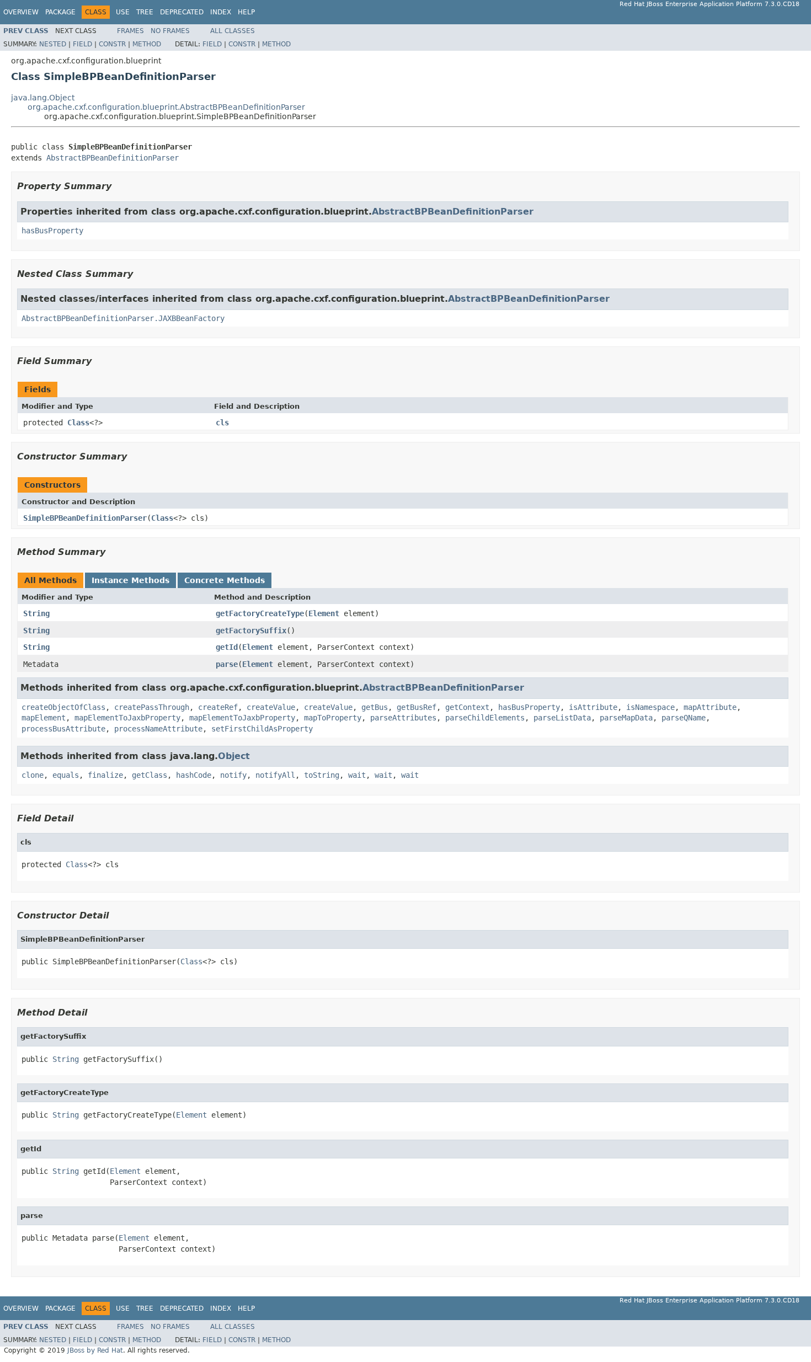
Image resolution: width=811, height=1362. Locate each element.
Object (234, 756)
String (36, 613)
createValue (271, 707)
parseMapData (626, 717)
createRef (218, 707)
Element (323, 613)
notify (233, 775)
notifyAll (275, 775)
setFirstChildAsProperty (262, 728)
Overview (21, 12)
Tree (144, 12)
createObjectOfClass (63, 707)
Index (220, 12)
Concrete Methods (224, 580)
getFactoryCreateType (260, 613)
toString (321, 775)
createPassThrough (151, 707)
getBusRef (416, 707)
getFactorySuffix (251, 630)
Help (246, 12)
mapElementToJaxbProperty (127, 717)
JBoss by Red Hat (95, 1350)
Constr (112, 44)
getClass (149, 775)
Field (82, 44)
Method (146, 44)
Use (123, 12)
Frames (130, 31)
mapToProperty (332, 717)
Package (60, 12)
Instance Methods (130, 580)
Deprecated (182, 12)
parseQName (683, 717)
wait (357, 775)
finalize (105, 775)
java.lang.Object (42, 97)
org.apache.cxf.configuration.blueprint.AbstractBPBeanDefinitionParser (166, 107)
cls (222, 422)
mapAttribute (710, 707)
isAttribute (593, 707)
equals (65, 775)
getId (227, 647)
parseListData (562, 717)
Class (78, 422)
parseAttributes (403, 717)
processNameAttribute (158, 728)
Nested (52, 44)
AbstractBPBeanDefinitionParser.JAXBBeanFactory (123, 318)
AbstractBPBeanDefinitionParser (112, 157)
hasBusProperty (52, 230)
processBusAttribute (63, 728)
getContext (467, 707)
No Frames (170, 31)
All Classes (232, 31)
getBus (374, 707)
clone (33, 775)
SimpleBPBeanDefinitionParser (85, 518)
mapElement (44, 717)
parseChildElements (485, 717)
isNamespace (650, 707)
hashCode (193, 775)
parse (227, 664)
